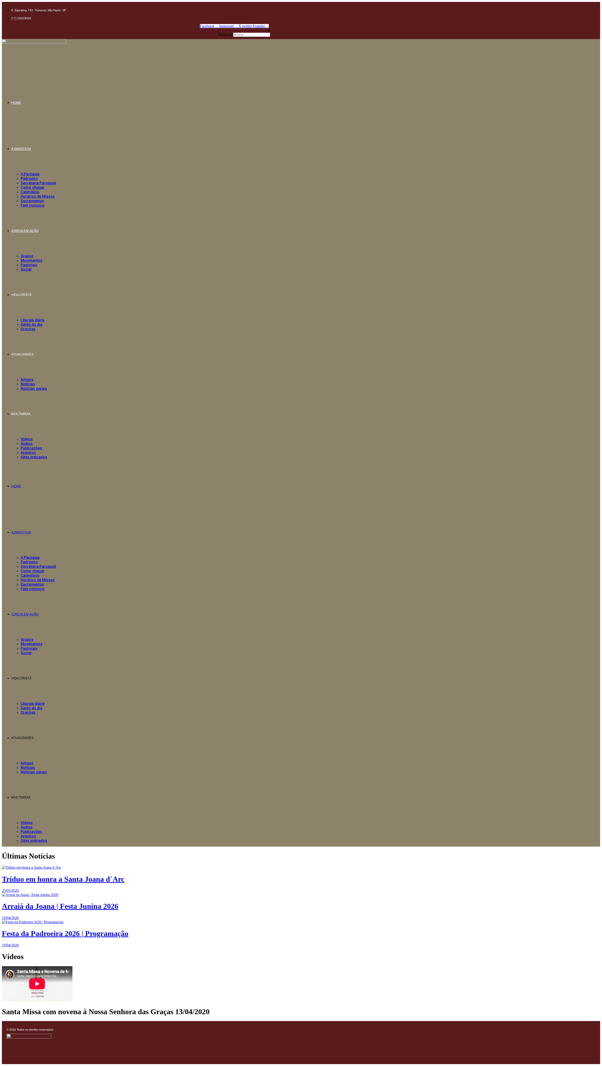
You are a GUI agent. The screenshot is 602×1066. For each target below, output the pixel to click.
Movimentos (31, 260)
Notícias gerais (34, 388)
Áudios (27, 443)
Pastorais (29, 265)
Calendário (30, 192)
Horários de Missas (38, 196)
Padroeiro (29, 178)
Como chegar (32, 187)
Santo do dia (31, 324)
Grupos (27, 256)
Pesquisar (225, 34)
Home (16, 103)
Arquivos (28, 452)
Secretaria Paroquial (38, 183)
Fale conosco (32, 205)
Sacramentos (32, 201)
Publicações (31, 448)
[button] (136, 30)
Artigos (27, 379)
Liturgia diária (32, 320)
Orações (28, 329)
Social (26, 269)
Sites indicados (34, 457)
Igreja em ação (25, 231)
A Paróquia (21, 149)
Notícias (28, 384)
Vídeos (27, 439)
